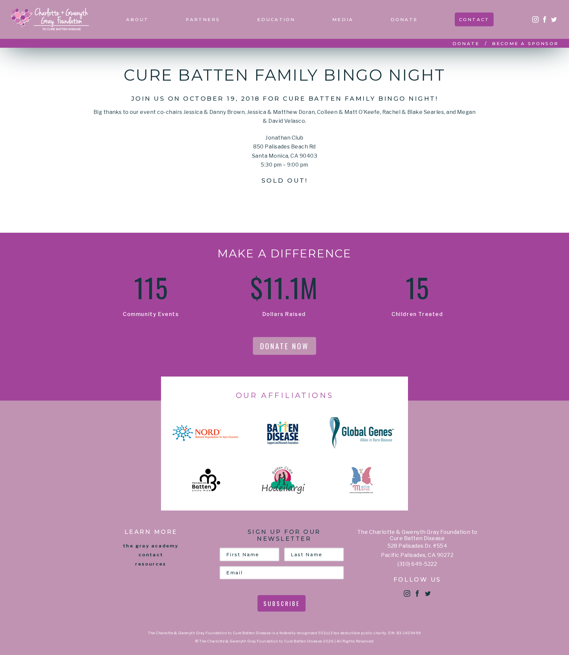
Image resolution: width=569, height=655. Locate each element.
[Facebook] (544, 19)
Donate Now (284, 345)
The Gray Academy (150, 545)
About (137, 19)
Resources (150, 563)
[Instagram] (535, 19)
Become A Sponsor (525, 43)
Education (276, 19)
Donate (404, 19)
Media (342, 19)
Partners (203, 19)
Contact (474, 19)
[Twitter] (553, 19)
